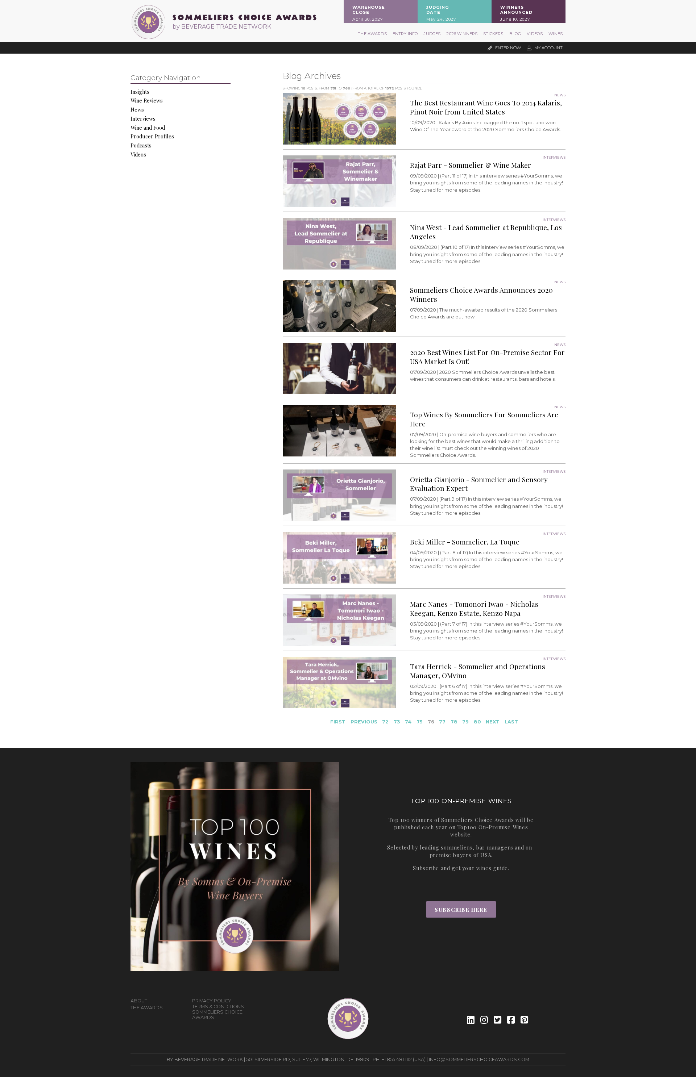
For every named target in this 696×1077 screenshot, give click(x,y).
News (137, 109)
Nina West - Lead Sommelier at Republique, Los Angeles (486, 231)
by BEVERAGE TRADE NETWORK (222, 26)
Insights (139, 91)
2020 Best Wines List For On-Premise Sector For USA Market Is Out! (487, 356)
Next (493, 722)
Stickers (493, 33)
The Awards (372, 33)
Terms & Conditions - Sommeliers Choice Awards (219, 1012)
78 (454, 722)
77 (442, 722)
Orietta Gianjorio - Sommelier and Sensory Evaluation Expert (479, 484)
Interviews (143, 118)
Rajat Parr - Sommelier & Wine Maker (470, 165)
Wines (555, 33)
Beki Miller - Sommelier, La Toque (464, 541)
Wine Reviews (146, 100)
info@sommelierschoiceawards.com (479, 1059)
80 (477, 722)
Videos (535, 33)
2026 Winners (461, 33)
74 (408, 722)
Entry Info (405, 33)
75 (420, 722)
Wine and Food (147, 127)
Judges (432, 33)
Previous (364, 722)
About (138, 1000)
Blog (515, 33)
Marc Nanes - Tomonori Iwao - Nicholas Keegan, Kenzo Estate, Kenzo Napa (474, 608)
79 (465, 722)
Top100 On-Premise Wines (492, 827)
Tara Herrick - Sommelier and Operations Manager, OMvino (477, 670)
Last (511, 722)
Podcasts (141, 145)
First (337, 722)
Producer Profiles (152, 136)
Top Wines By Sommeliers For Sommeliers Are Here (484, 419)
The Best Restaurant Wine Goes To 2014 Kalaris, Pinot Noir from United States (486, 107)
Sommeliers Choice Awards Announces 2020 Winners (481, 294)
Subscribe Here (461, 909)
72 (385, 722)
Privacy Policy (211, 1000)
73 (397, 722)
